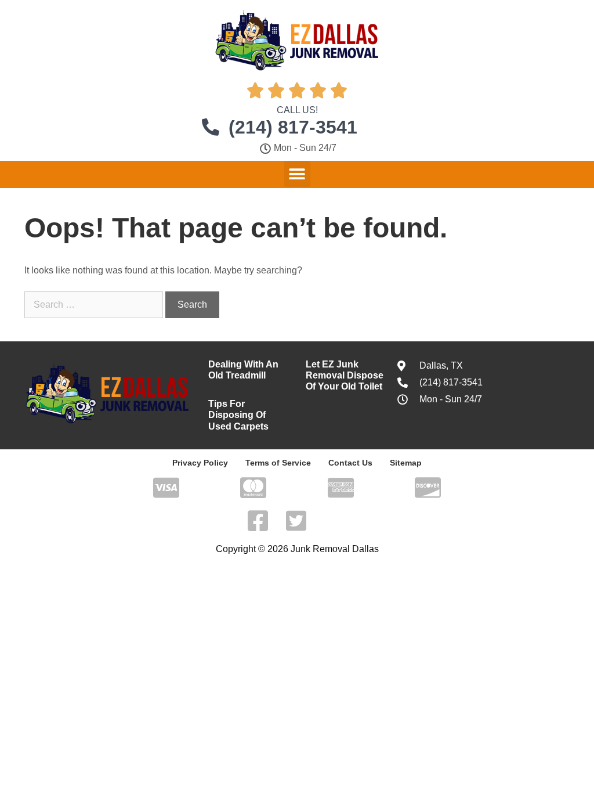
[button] (297, 174)
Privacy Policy (200, 462)
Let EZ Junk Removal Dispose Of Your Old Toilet (344, 375)
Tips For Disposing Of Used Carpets (238, 415)
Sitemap (406, 462)
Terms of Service (278, 462)
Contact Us (350, 462)
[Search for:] (94, 304)
